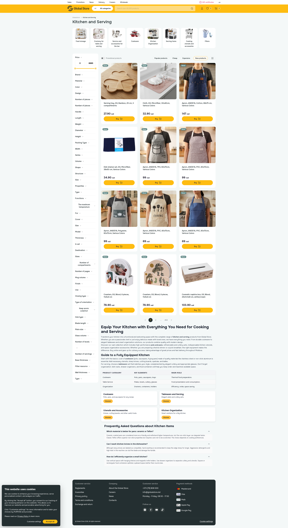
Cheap (174, 58)
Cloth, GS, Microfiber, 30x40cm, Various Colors (156, 104)
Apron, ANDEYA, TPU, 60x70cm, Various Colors (156, 168)
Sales (69, 2)
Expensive (186, 58)
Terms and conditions (84, 500)
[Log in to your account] (202, 8)
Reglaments (80, 488)
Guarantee (79, 492)
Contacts (113, 500)
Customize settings (34, 522)
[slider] (75, 68)
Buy (117, 119)
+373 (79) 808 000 (150, 488)
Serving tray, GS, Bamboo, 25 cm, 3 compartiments (119, 104)
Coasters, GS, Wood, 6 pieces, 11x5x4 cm (116, 295)
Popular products (160, 58)
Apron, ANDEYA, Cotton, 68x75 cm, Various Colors (197, 104)
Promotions (80, 2)
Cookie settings (206, 521)
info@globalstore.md (151, 492)
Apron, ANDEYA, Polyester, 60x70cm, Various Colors (115, 232)
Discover (108, 401)
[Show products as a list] (212, 58)
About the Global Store (118, 488)
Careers (112, 2)
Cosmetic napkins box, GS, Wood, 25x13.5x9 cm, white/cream (196, 295)
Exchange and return (83, 504)
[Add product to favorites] (133, 67)
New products (200, 58)
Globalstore (76, 17)
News (91, 2)
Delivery (102, 2)
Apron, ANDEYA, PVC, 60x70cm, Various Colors (195, 168)
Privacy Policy (22, 516)
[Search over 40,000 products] (192, 8)
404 (166, 320)
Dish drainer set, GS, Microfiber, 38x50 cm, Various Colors (117, 168)
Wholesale (124, 2)
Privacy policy (81, 496)
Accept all (50, 521)
